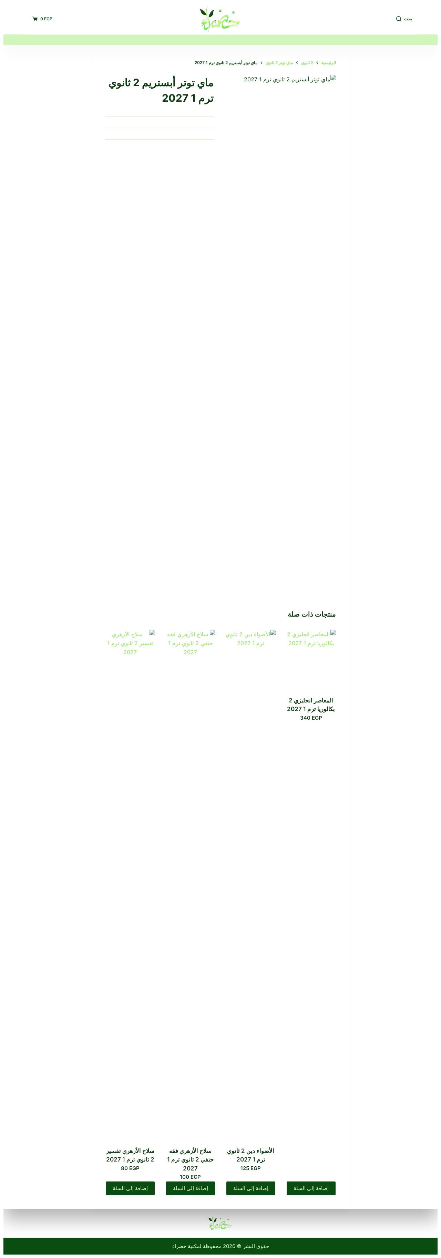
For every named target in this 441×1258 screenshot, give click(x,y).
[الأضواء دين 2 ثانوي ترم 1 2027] (251, 888)
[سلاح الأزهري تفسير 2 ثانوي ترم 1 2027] (130, 888)
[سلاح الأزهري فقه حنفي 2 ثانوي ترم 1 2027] (190, 888)
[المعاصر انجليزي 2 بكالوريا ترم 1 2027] (311, 663)
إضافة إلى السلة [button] (311, 1188)
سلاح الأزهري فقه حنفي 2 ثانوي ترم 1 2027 (190, 1159)
